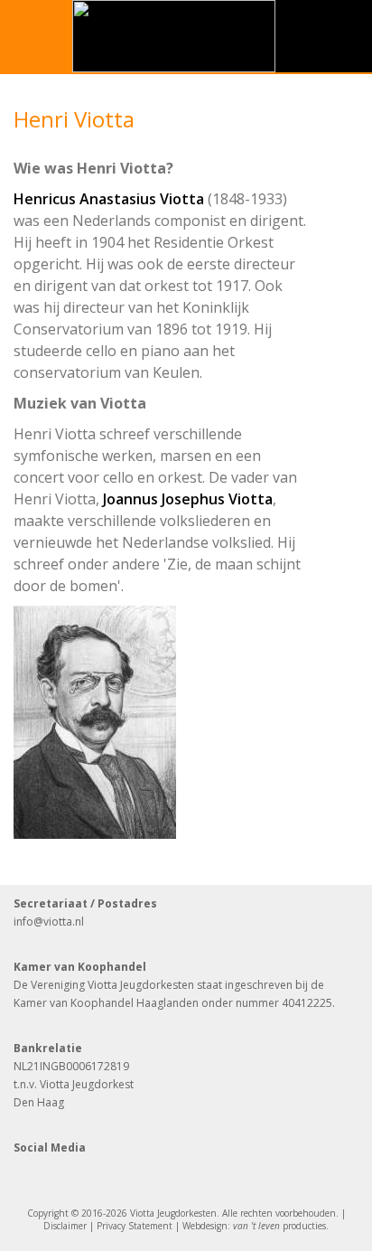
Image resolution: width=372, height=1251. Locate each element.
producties (279, 1225)
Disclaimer (65, 1225)
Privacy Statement (134, 1225)
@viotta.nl (58, 921)
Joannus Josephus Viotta (188, 499)
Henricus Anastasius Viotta (109, 199)
